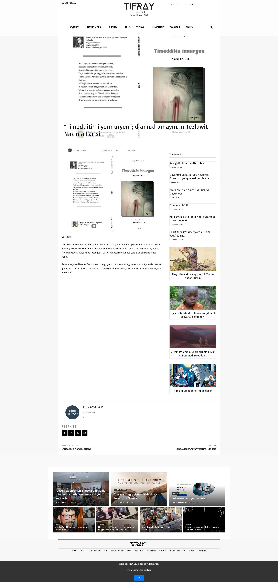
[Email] (84, 433)
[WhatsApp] (78, 433)
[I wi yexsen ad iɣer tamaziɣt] (197, 489)
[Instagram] (178, 4)
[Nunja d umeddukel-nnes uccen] (193, 375)
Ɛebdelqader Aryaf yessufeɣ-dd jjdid (195, 448)
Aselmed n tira (120, 490)
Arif (144, 524)
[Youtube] (191, 4)
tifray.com (80, 150)
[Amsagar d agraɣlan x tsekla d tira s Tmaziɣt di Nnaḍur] (139, 489)
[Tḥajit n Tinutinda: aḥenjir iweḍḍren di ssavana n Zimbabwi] (193, 298)
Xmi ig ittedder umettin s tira (187, 163)
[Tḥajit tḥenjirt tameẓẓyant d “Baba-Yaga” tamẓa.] (193, 259)
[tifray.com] (70, 150)
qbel (139, 577)
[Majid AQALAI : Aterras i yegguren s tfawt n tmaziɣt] (74, 519)
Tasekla (131, 151)
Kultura (102, 524)
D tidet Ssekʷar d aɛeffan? (76, 448)
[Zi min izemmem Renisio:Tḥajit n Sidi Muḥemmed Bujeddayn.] (193, 336)
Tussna (59, 486)
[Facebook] (171, 4)
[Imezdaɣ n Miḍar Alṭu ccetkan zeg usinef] (161, 519)
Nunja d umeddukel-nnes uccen (192, 390)
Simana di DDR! (179, 205)
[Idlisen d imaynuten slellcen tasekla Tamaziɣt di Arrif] (204, 519)
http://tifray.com (88, 412)
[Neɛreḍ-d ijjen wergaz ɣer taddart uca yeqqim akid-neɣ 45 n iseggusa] (117, 519)
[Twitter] (185, 4)
